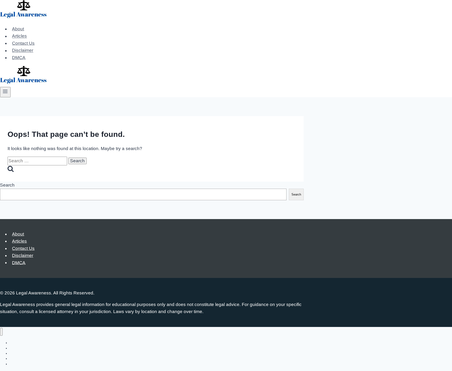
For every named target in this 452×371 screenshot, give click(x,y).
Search (7, 185)
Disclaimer (22, 50)
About (18, 28)
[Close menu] (1, 332)
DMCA (18, 57)
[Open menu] (5, 92)
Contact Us (23, 43)
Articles (19, 36)
